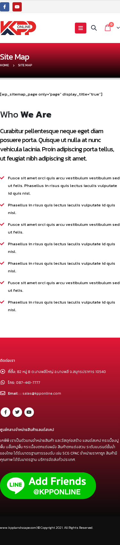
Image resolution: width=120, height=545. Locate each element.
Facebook (5, 412)
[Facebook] (4, 6)
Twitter (17, 412)
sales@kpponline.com (41, 393)
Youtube (29, 412)
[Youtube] (17, 6)
